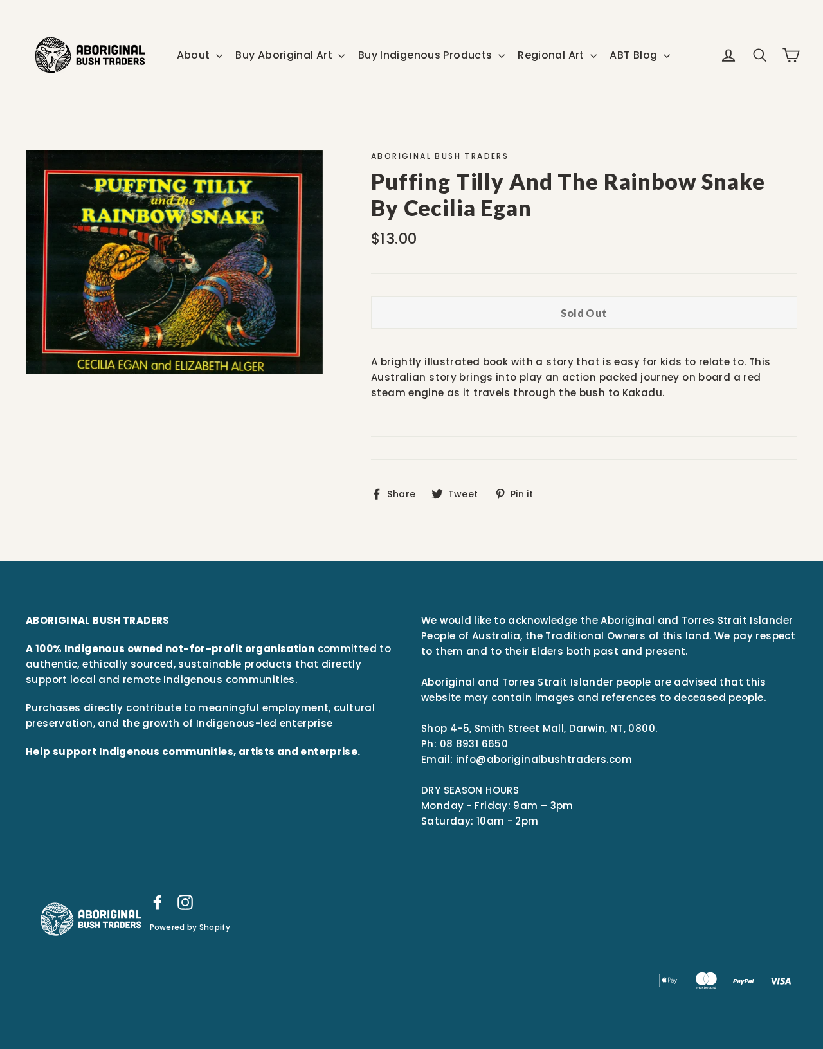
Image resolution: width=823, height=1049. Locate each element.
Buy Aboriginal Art (285, 55)
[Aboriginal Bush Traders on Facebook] (157, 902)
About (195, 55)
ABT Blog (635, 55)
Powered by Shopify (190, 927)
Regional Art (552, 55)
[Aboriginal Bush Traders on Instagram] (185, 902)
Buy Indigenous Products (426, 55)
